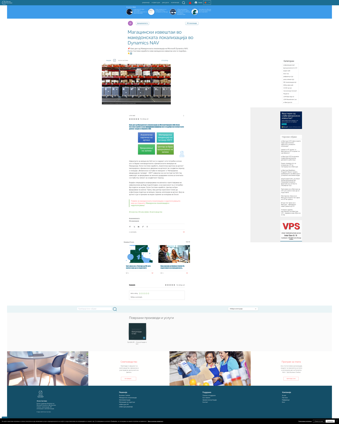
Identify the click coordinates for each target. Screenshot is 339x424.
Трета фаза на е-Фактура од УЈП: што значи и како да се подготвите (138, 267)
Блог (283, 402)
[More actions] (184, 115)
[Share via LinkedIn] (138, 226)
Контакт (205, 402)
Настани (285, 397)
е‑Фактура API (124, 404)
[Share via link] (143, 226)
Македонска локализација (128, 397)
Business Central (124, 395)
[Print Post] (147, 226)
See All (188, 242)
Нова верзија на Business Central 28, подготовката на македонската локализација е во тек (172, 267)
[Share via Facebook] (130, 226)
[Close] (337, 421)
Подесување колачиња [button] (305, 421)
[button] (183, 2)
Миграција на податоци (127, 402)
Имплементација (124, 400)
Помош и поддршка (209, 395)
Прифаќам (330, 421)
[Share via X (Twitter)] (134, 226)
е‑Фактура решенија (126, 407)
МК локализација (134, 221)
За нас (284, 395)
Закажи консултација (210, 400)
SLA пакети (206, 397)
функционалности (134, 218)
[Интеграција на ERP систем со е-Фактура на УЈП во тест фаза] (139, 254)
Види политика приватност (155, 421)
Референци (285, 400)
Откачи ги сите (319, 421)
